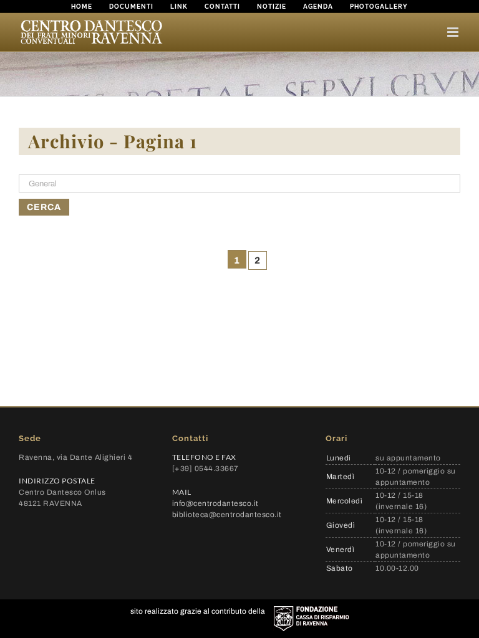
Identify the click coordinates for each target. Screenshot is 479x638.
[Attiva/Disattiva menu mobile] (453, 32)
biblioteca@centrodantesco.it (227, 514)
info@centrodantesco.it (215, 503)
